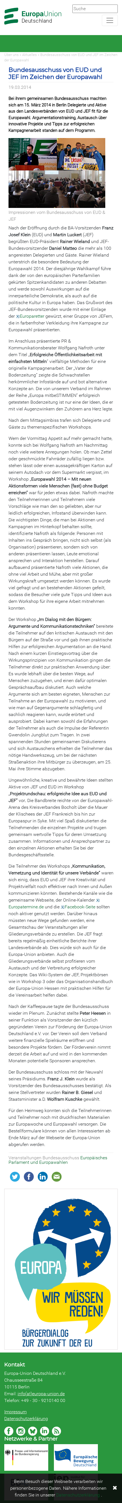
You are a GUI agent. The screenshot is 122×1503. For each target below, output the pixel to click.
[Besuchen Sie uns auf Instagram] (20, 1431)
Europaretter (32, 316)
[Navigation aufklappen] (110, 20)
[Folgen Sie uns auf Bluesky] (32, 1431)
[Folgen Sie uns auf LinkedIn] (44, 1431)
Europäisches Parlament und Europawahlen (58, 1160)
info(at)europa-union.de (41, 1393)
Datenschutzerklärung (26, 1418)
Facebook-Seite (80, 906)
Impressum (15, 1411)
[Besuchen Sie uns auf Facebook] (8, 1431)
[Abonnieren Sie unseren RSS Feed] (56, 1431)
